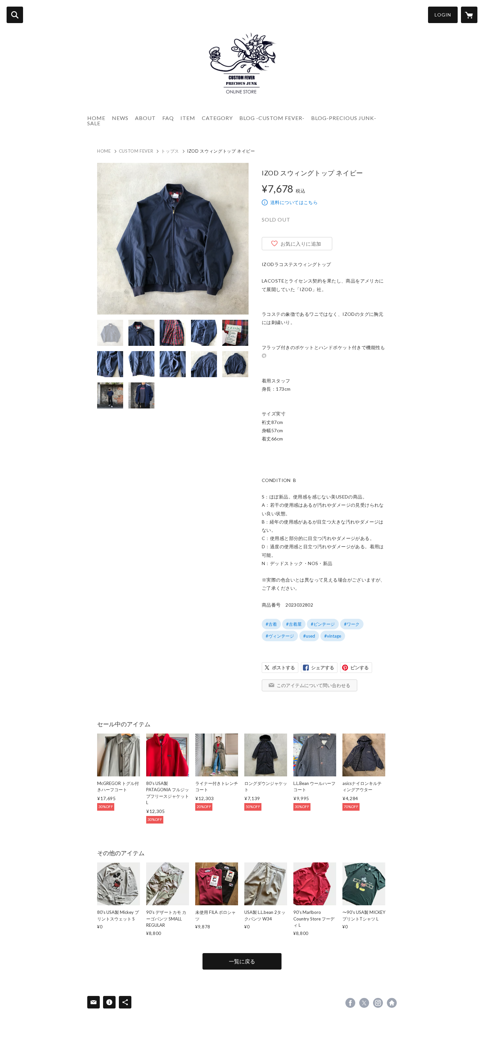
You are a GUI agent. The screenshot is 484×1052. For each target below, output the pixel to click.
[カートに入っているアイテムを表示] (469, 15)
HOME (96, 118)
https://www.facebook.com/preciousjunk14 (350, 1003)
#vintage (332, 636)
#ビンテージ (323, 624)
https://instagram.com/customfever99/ (378, 1003)
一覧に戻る (242, 961)
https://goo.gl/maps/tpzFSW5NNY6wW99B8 (392, 1003)
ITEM (187, 118)
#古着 (271, 624)
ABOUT (145, 118)
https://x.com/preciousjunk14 (364, 1003)
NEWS (120, 118)
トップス (170, 151)
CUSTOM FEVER (136, 151)
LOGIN (443, 14)
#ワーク (352, 624)
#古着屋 (294, 624)
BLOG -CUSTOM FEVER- (272, 118)
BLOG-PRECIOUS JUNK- (343, 118)
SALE (93, 123)
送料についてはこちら (294, 202)
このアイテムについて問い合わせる (313, 685)
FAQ (168, 118)
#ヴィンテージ (280, 636)
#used (309, 636)
